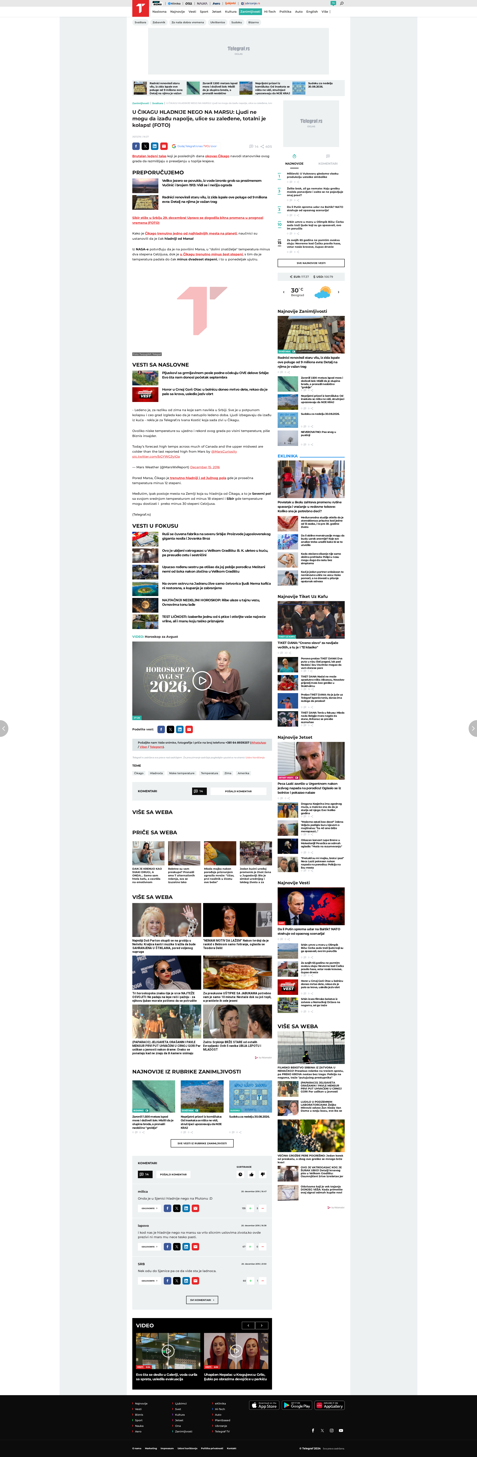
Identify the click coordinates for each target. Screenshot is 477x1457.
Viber (143, 747)
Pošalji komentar (238, 791)
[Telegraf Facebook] (313, 1430)
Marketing (151, 1448)
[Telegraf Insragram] (331, 1430)
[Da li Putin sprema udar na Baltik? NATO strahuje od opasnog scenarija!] (311, 906)
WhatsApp (258, 742)
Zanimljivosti (140, 103)
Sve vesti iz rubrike (202, 1143)
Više (325, 11)
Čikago (138, 773)
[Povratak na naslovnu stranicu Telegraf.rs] (140, 8)
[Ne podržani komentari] (262, 1174)
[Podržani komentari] (251, 1174)
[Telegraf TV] (341, 1430)
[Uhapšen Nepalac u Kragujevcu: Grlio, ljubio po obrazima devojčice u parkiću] (236, 1351)
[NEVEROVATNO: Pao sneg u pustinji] (288, 438)
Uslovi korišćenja (255, 757)
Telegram (156, 747)
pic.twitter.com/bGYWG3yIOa (156, 456)
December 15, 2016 (205, 467)
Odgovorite (149, 1208)
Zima (228, 773)
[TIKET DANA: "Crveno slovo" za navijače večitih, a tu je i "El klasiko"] (311, 620)
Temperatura (209, 773)
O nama (136, 1448)
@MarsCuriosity (224, 451)
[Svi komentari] (240, 1174)
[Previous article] (4, 728)
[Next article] (473, 728)
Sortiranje (244, 1166)
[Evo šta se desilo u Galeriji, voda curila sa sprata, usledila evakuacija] (168, 1351)
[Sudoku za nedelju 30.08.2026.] (298, 88)
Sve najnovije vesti (311, 263)
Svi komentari (202, 1300)
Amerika (243, 773)
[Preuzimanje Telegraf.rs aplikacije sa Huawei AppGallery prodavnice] (330, 1405)
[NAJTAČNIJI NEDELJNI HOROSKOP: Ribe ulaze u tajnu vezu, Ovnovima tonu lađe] (145, 605)
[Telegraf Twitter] (322, 1430)
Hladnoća (156, 773)
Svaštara (157, 103)
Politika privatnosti (212, 1448)
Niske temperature (182, 773)
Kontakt (231, 1448)
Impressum (167, 1448)
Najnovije (302, 311)
